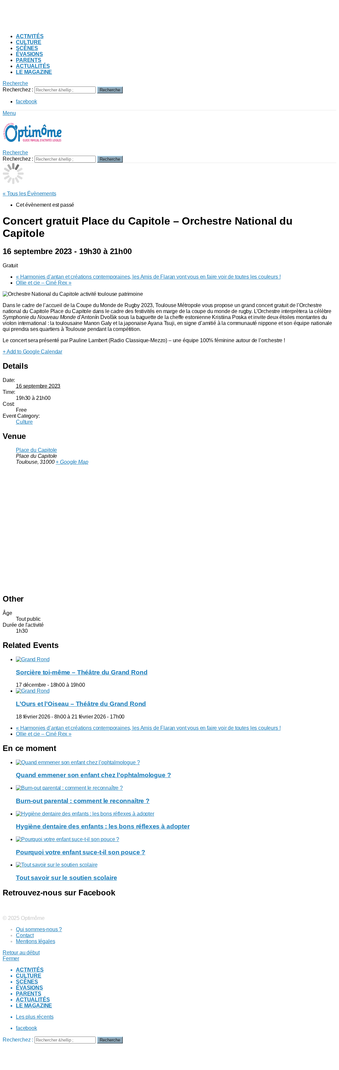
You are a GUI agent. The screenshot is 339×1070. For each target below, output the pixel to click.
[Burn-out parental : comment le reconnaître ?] (176, 788)
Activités (30, 36)
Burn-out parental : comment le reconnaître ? (83, 800)
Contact (25, 935)
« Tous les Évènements (29, 193)
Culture (28, 42)
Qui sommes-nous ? (39, 929)
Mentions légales (35, 941)
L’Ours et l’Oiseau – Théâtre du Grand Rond (81, 703)
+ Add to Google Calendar (32, 351)
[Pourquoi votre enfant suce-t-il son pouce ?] (176, 839)
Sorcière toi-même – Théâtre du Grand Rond (81, 672)
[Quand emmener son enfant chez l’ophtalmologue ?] (176, 763)
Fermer (11, 958)
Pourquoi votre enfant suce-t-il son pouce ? (80, 852)
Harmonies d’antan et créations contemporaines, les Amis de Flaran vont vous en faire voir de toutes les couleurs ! (148, 277)
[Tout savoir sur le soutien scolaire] (176, 865)
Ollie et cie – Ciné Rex (44, 283)
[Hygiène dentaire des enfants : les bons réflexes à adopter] (176, 814)
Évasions (29, 54)
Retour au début (21, 952)
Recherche (110, 89)
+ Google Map (72, 462)
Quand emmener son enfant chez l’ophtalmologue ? (93, 775)
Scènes (27, 48)
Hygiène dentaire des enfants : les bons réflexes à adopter (103, 826)
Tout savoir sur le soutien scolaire (66, 877)
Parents (28, 60)
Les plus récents (34, 1017)
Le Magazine (34, 72)
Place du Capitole (36, 450)
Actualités (33, 66)
